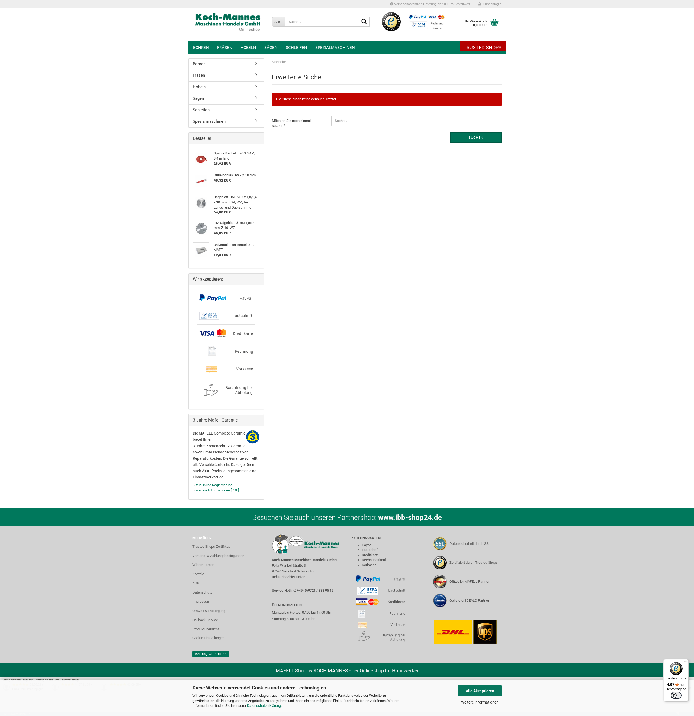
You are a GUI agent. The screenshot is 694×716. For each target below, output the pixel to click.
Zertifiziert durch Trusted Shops (473, 563)
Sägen (271, 47)
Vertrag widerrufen (211, 654)
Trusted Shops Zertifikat (211, 547)
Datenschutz (202, 592)
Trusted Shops (483, 47)
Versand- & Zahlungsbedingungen (218, 556)
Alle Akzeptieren (480, 691)
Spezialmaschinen (335, 47)
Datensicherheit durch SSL (469, 544)
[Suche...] (364, 22)
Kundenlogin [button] (491, 4)
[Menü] (685, 662)
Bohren (201, 47)
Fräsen (224, 47)
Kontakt (198, 574)
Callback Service (205, 620)
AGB (195, 583)
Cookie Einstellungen (208, 638)
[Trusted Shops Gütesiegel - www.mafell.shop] (391, 21)
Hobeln (248, 47)
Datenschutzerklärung (264, 706)
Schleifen (296, 47)
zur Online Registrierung (214, 485)
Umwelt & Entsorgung (208, 611)
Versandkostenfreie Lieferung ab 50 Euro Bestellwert (431, 4)
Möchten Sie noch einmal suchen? (291, 123)
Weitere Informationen (480, 702)
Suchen (475, 137)
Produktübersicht (205, 629)
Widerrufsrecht (204, 565)
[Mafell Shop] (228, 24)
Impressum (201, 602)
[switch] (676, 695)
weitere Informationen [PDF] (217, 490)
